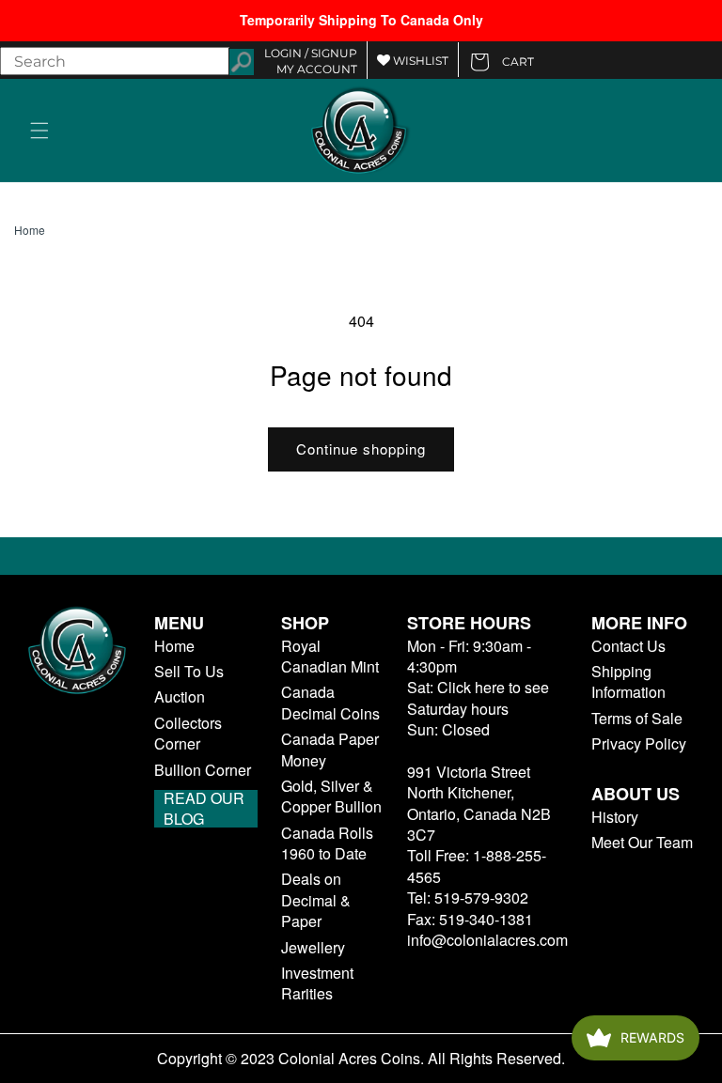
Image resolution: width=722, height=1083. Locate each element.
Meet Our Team (642, 842)
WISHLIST (419, 61)
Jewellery (313, 947)
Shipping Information (628, 682)
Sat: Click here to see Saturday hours (478, 697)
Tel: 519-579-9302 (467, 897)
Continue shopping (361, 448)
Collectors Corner (188, 733)
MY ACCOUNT (316, 69)
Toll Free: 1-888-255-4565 (476, 865)
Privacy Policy (638, 744)
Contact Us (628, 646)
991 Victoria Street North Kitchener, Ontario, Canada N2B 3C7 (479, 803)
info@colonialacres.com (487, 940)
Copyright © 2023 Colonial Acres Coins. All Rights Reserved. (361, 1058)
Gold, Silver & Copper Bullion (331, 796)
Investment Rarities (317, 983)
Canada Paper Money (330, 749)
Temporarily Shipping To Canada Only (361, 19)
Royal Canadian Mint (330, 656)
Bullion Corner (202, 770)
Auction (179, 697)
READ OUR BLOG (204, 809)
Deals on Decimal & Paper (316, 900)
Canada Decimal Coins (330, 702)
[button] (39, 130)
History (614, 817)
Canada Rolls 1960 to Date (327, 843)
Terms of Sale (637, 718)
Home (29, 230)
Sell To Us (189, 671)
